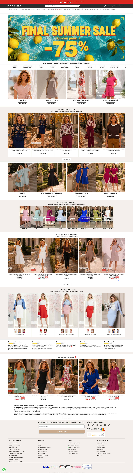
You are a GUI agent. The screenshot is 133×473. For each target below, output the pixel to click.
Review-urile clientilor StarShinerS (17, 451)
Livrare (39, 443)
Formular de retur (42, 451)
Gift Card (40, 457)
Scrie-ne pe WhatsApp (74, 447)
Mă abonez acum (62, 431)
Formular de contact (74, 443)
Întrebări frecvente (43, 455)
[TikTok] (109, 425)
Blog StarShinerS (13, 455)
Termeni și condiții (13, 459)
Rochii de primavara (101, 443)
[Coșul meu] (119, 6)
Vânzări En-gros (13, 447)
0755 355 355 (72, 449)
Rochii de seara (100, 449)
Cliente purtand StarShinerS (16, 453)
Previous (9, 37)
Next (123, 37)
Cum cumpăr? (42, 453)
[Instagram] (97, 425)
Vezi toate (66, 159)
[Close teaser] (4, 233)
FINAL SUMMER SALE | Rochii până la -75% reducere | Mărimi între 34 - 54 (66, 1)
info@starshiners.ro (74, 445)
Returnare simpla (42, 449)
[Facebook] (89, 425)
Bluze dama (100, 455)
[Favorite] (113, 6)
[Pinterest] (105, 425)
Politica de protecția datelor (16, 457)
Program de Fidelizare (14, 449)
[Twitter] (93, 425)
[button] (2, 236)
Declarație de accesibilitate (15, 461)
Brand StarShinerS (13, 443)
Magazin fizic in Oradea (14, 445)
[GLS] (46, 467)
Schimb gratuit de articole (44, 447)
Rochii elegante (100, 445)
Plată (39, 445)
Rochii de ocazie (101, 447)
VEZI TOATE (66, 418)
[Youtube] (101, 425)
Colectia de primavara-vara (103, 453)
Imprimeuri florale (101, 451)
